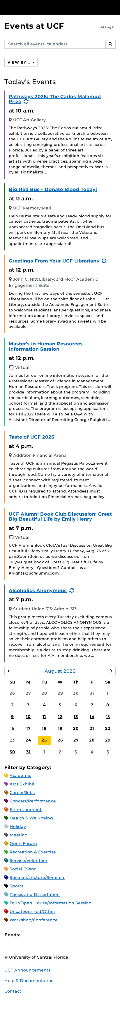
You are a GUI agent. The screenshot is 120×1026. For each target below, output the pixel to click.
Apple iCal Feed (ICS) (28, 935)
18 (44, 728)
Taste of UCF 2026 (31, 437)
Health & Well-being (31, 818)
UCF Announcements (27, 970)
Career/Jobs (22, 792)
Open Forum (23, 843)
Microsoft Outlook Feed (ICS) (38, 935)
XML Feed (58, 935)
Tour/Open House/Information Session (50, 903)
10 (28, 716)
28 (44, 693)
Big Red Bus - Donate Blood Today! (53, 189)
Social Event (23, 869)
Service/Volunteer (28, 860)
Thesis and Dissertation (35, 894)
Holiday (18, 826)
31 (92, 693)
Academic (20, 775)
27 (28, 693)
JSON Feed (68, 935)
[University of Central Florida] (44, 7)
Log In (110, 27)
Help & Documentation (29, 980)
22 (107, 728)
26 (12, 693)
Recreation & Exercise (33, 852)
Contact (12, 991)
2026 (69, 671)
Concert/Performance (33, 801)
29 (60, 693)
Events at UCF (34, 26)
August (53, 671)
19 (60, 728)
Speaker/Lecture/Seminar (37, 877)
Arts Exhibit (22, 784)
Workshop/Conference (34, 920)
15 (108, 716)
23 (12, 740)
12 (60, 716)
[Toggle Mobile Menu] (114, 6)
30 (76, 693)
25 (44, 740)
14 (92, 716)
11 (44, 716)
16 (12, 728)
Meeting (19, 835)
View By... (19, 62)
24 (28, 740)
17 (28, 728)
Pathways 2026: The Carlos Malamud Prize (55, 99)
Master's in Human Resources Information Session (46, 346)
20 (76, 728)
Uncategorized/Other (32, 911)
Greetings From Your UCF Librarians (54, 261)
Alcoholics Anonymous (38, 590)
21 (92, 728)
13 (76, 716)
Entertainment (26, 809)
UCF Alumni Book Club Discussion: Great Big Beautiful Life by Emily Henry (60, 516)
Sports (16, 886)
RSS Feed (48, 935)
